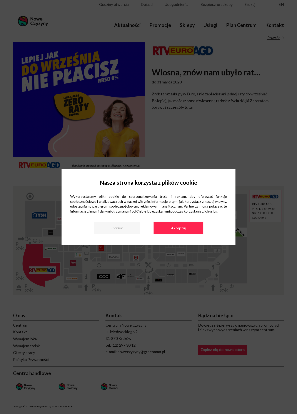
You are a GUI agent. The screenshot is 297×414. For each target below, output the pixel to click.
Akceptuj (178, 228)
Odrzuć (117, 228)
